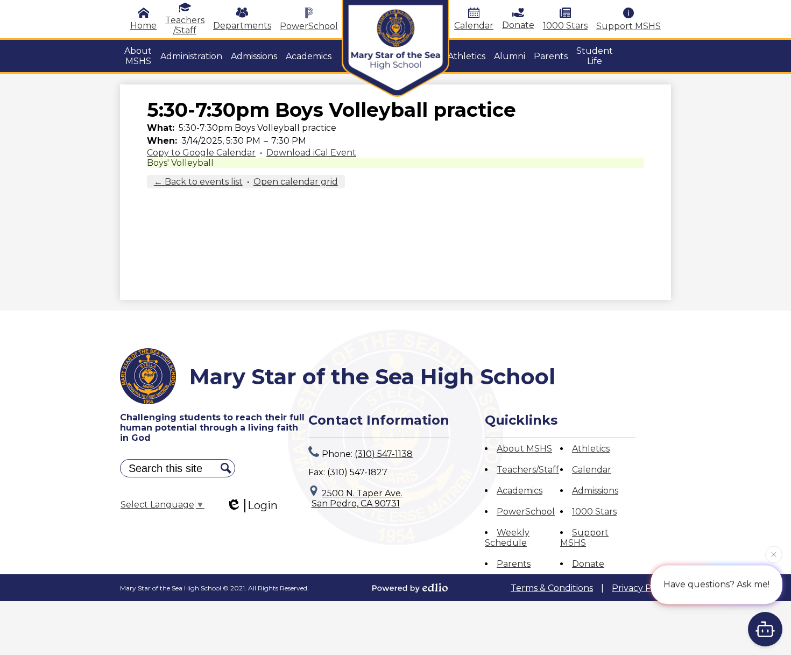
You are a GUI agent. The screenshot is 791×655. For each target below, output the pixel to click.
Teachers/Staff (528, 469)
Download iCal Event (311, 152)
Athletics (591, 448)
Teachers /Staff (184, 25)
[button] (138, 56)
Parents (514, 564)
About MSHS (524, 448)
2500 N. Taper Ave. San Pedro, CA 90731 (357, 498)
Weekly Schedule (507, 537)
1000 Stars (565, 25)
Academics (519, 490)
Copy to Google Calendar (201, 152)
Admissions (595, 490)
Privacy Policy (641, 588)
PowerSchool (309, 26)
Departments (242, 25)
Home (143, 25)
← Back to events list (198, 182)
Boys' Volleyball (180, 163)
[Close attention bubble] (773, 553)
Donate (518, 25)
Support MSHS (628, 26)
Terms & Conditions (552, 588)
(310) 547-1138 (384, 454)
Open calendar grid (295, 182)
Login (263, 505)
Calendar (473, 25)
